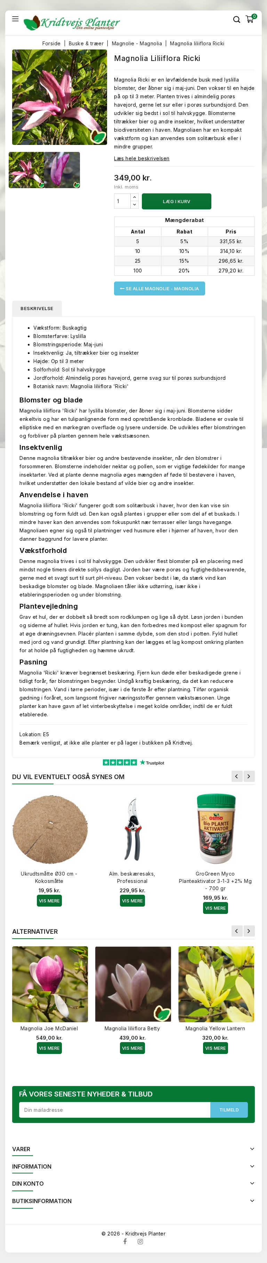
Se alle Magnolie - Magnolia (162, 288)
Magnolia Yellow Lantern (215, 1028)
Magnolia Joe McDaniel (49, 1028)
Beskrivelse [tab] (37, 308)
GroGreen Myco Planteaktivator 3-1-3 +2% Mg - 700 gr (215, 881)
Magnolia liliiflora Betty (132, 1028)
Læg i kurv (177, 201)
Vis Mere (49, 900)
